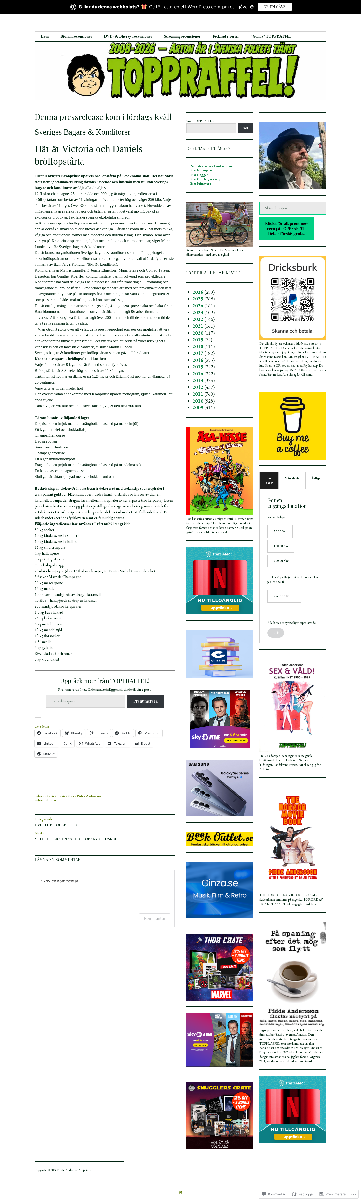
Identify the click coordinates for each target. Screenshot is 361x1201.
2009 (198, 407)
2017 (198, 353)
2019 (198, 339)
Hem (45, 36)
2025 (198, 298)
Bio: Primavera (200, 184)
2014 (198, 373)
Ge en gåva (275, 6)
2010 (198, 401)
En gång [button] (269, 480)
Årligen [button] (317, 478)
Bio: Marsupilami (202, 170)
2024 (198, 305)
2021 (198, 326)
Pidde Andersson (89, 796)
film (53, 800)
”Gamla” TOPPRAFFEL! (271, 36)
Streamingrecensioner (182, 36)
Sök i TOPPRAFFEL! (200, 121)
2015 (198, 366)
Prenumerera (145, 701)
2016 (198, 360)
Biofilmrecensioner (76, 36)
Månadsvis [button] (292, 478)
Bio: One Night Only (205, 179)
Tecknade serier (225, 36)
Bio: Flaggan (199, 175)
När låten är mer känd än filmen (212, 166)
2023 (198, 312)
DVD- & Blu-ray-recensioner (128, 36)
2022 (198, 319)
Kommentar (154, 918)
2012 (198, 387)
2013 (198, 380)
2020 (198, 333)
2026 (198, 292)
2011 (198, 394)
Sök (246, 128)
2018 (198, 346)
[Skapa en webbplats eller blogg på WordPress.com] (180, 1193)
